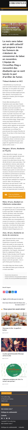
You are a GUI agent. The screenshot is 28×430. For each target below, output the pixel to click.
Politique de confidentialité (9, 412)
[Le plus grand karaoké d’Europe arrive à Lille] (14, 339)
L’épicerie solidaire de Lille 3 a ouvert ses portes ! (13, 380)
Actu (4, 24)
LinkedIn (3, 415)
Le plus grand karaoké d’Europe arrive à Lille (13, 355)
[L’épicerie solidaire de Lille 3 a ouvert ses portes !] (14, 364)
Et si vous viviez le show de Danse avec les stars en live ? (14, 303)
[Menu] (2, 10)
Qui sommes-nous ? (7, 409)
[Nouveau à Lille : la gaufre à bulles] (14, 313)
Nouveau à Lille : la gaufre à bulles (12, 329)
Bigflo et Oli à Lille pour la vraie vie (13, 299)
